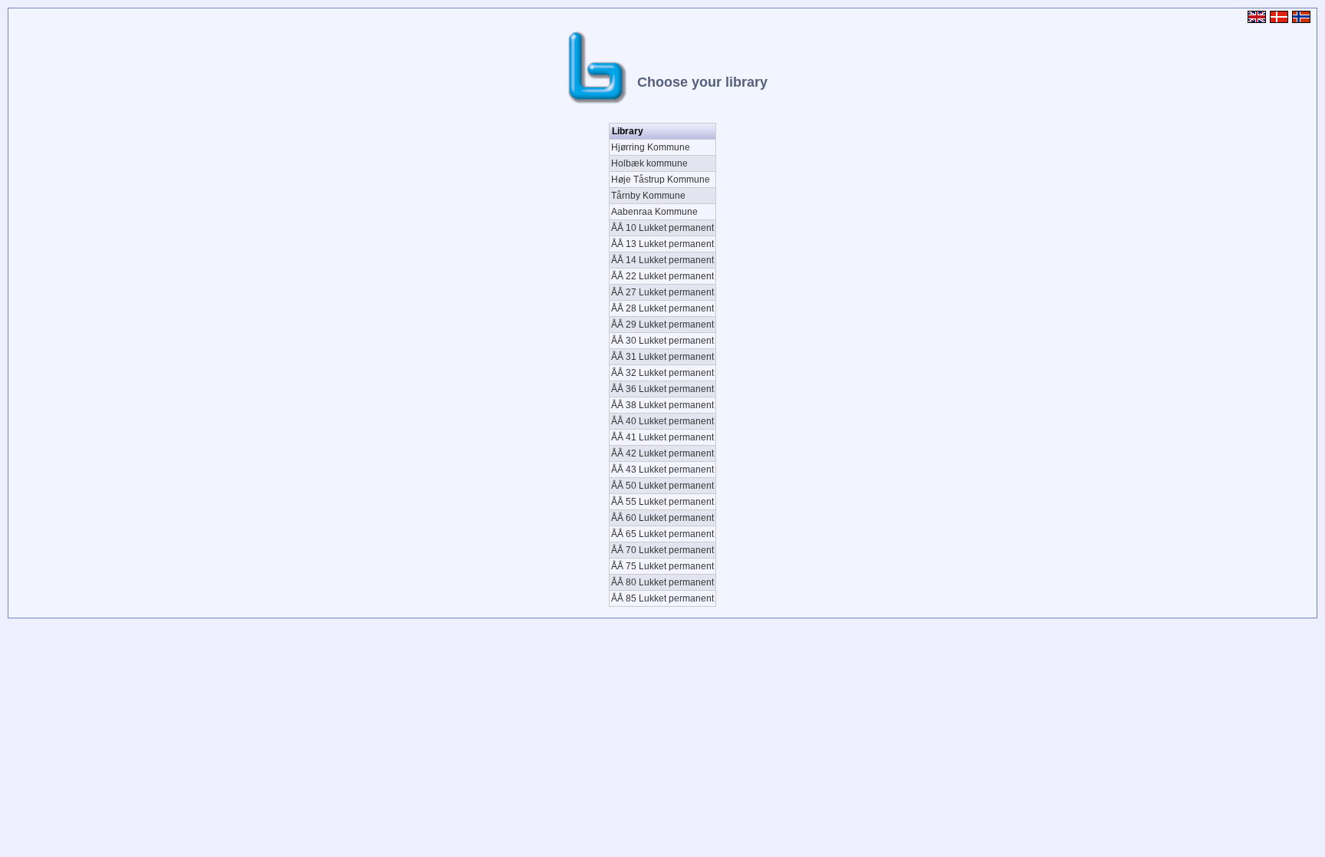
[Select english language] (1259, 20)
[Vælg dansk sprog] (1281, 20)
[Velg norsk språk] (1303, 20)
